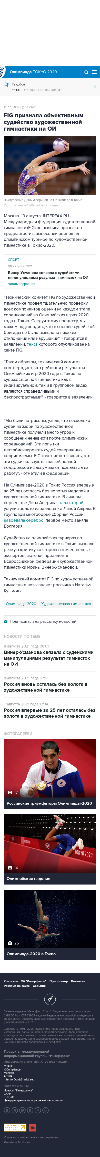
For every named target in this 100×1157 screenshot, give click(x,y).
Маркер (9, 1073)
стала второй (70, 502)
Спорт (13, 260)
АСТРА (8, 1076)
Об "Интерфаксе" (33, 981)
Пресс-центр (58, 981)
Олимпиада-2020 (21, 604)
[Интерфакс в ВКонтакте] (30, 1110)
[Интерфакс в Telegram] (15, 1110)
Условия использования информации (31, 1137)
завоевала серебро (24, 520)
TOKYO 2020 (33, 71)
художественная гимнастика (66, 604)
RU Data (9, 1097)
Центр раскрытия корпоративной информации (33, 1100)
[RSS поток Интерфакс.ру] (38, 1110)
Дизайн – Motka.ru (17, 1142)
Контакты (11, 981)
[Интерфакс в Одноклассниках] (45, 1110)
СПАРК (8, 1066)
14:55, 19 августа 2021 (20, 107)
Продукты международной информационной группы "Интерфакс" (37, 1053)
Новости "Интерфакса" (18, 1090)
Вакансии (78, 981)
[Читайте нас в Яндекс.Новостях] (7, 1110)
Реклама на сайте (17, 986)
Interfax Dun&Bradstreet (19, 1079)
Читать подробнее (48, 278)
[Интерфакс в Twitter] (22, 1110)
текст (32, 344)
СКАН (7, 1094)
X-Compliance (12, 1069)
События (39, 986)
